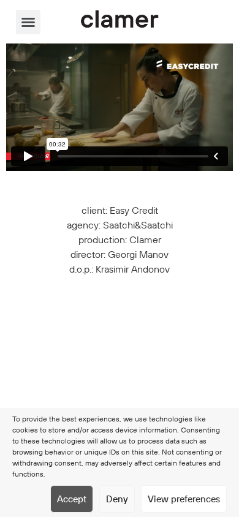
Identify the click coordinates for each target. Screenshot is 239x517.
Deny (117, 499)
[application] (119, 107)
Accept (71, 499)
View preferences (184, 499)
